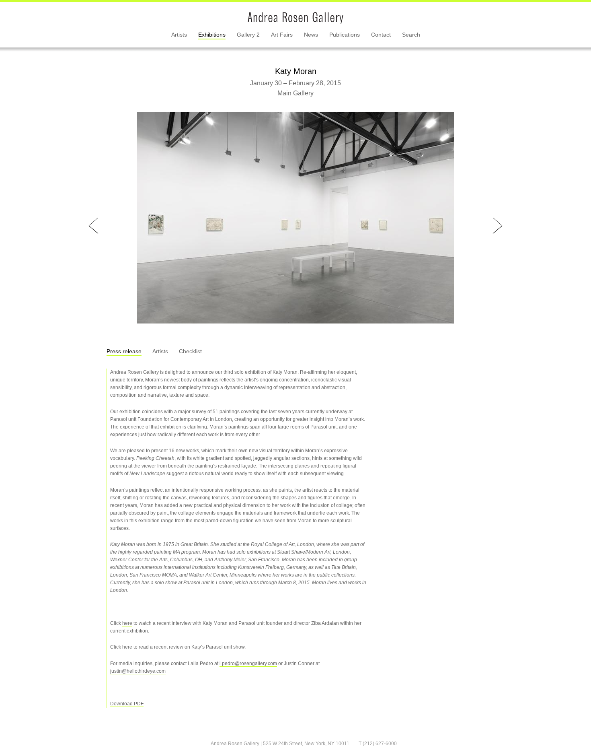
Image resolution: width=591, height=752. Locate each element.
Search (411, 34)
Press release (124, 351)
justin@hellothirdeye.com (138, 671)
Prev (93, 226)
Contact (381, 34)
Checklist (190, 351)
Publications (344, 34)
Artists (179, 34)
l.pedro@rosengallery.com (248, 663)
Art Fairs (282, 34)
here (127, 623)
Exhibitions (212, 34)
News (311, 34)
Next (497, 226)
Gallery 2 (248, 34)
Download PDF (127, 704)
